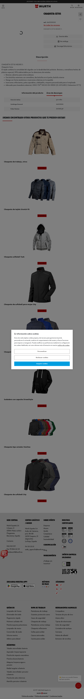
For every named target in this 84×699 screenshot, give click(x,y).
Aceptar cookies (42, 363)
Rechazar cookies (42, 357)
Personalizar (42, 351)
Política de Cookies (64, 345)
